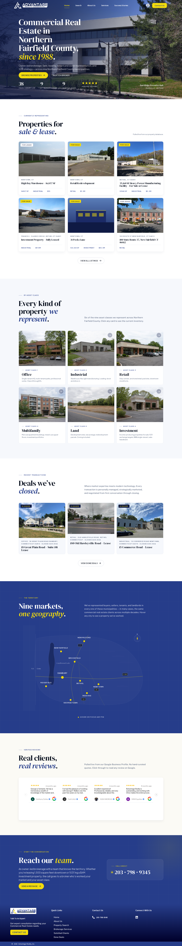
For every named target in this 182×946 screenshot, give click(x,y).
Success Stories (121, 5)
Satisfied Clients (61, 933)
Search (78, 5)
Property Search (61, 925)
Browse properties (32, 75)
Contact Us (159, 5)
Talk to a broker (61, 75)
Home (66, 5)
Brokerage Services (63, 929)
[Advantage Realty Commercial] (31, 5)
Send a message (30, 886)
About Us (91, 5)
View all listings (89, 261)
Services (104, 5)
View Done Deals (89, 563)
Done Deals (59, 937)
